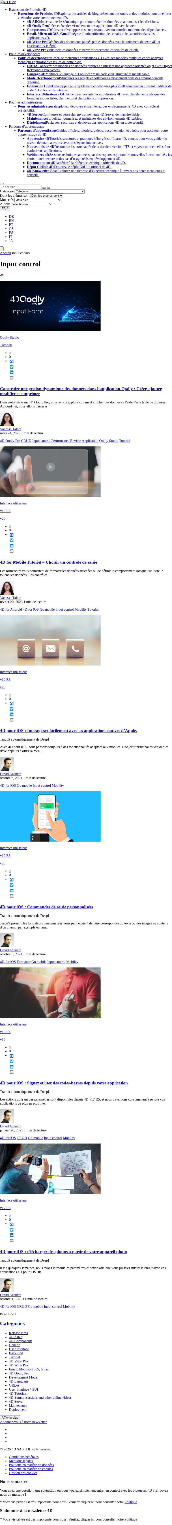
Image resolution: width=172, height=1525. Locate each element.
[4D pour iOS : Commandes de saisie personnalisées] (50, 840)
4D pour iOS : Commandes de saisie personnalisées (46, 907)
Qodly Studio (9, 337)
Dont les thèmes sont (14, 195)
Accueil (5, 253)
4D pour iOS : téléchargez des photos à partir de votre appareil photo (63, 1251)
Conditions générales (24, 1457)
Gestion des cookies (23, 1473)
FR (5, 208)
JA (11, 241)
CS (11, 228)
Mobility (81, 609)
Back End (16, 1353)
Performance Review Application (74, 441)
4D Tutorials (18, 1393)
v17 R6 (5, 1208)
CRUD (26, 441)
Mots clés (6, 200)
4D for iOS (31, 609)
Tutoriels (6, 345)
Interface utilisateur (13, 503)
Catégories (12, 1323)
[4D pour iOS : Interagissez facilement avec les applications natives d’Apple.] (50, 664)
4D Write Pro (18, 1365)
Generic (14, 1345)
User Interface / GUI (23, 1389)
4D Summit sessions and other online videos (40, 1397)
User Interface (19, 1349)
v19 (2, 1039)
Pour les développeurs (24, 54)
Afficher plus (10, 1417)
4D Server (16, 1401)
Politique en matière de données (31, 1465)
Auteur (5, 204)
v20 (2, 518)
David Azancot (10, 774)
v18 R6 (5, 1032)
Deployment (17, 1409)
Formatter (23, 962)
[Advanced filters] (44, 188)
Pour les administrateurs (26, 102)
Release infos (18, 1333)
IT (10, 237)
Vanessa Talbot (10, 429)
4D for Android (11, 609)
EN (11, 220)
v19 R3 (5, 679)
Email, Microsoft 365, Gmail (29, 1369)
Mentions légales (21, 1461)
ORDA (14, 1385)
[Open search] (2, 183)
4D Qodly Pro (10, 441)
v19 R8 (5, 511)
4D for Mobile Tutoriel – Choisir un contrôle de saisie (48, 562)
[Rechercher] (48, 188)
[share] (10, 381)
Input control (41, 441)
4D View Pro (18, 1361)
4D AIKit (15, 1337)
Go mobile (47, 609)
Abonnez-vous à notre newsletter (23, 1422)
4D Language (18, 1381)
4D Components (20, 1341)
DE (11, 216)
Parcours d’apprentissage (26, 126)
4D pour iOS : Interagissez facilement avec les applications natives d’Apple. (68, 730)
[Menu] (2, 248)
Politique (131, 1502)
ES (11, 233)
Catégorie (7, 191)
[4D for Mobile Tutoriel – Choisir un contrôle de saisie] (50, 496)
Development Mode (23, 1377)
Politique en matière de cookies (31, 1469)
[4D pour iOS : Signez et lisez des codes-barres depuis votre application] (50, 1017)
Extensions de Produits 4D (28, 9)
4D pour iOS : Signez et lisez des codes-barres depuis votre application (64, 1083)
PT (11, 224)
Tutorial (124, 441)
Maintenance (18, 1405)
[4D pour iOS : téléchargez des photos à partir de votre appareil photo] (50, 1193)
